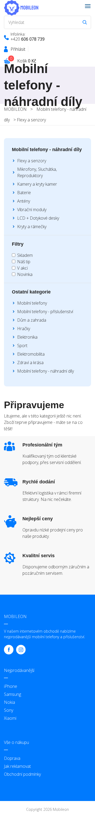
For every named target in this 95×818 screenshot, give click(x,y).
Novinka (24, 274)
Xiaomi (10, 718)
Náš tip (23, 262)
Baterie (24, 192)
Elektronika (27, 337)
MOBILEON (15, 109)
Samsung (12, 694)
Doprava (12, 758)
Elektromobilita (31, 354)
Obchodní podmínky (22, 774)
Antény (23, 201)
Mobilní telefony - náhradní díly (45, 371)
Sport (22, 345)
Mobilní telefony (32, 303)
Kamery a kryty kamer (37, 184)
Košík (26, 61)
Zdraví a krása (30, 362)
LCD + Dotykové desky (38, 218)
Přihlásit (18, 49)
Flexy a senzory (31, 120)
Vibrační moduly (31, 209)
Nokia (9, 702)
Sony (8, 710)
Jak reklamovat (17, 766)
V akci (22, 268)
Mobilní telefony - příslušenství (45, 311)
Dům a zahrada (31, 320)
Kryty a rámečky (31, 226)
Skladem (25, 255)
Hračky (23, 328)
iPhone (10, 686)
